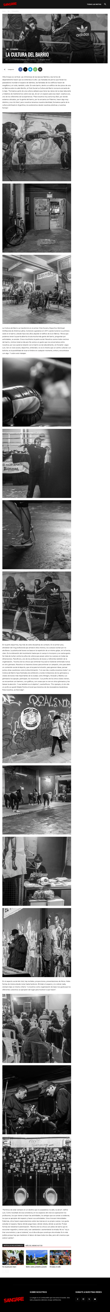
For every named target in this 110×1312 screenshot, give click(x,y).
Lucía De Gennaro (14, 59)
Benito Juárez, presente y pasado (36, 1267)
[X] (25, 69)
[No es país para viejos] (13, 1257)
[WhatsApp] (35, 69)
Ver (9, 11)
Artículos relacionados (13, 1246)
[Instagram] (83, 1299)
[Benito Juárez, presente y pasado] (36, 1257)
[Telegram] (30, 69)
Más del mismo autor (34, 1246)
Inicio (4, 11)
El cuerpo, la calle (55, 1267)
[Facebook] (20, 69)
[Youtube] (95, 1299)
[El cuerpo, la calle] (60, 1257)
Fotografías (14, 49)
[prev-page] (3, 1271)
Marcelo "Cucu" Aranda (28, 59)
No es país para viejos (9, 1267)
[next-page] (7, 1271)
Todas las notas (94, 4)
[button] (105, 4)
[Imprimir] (40, 69)
